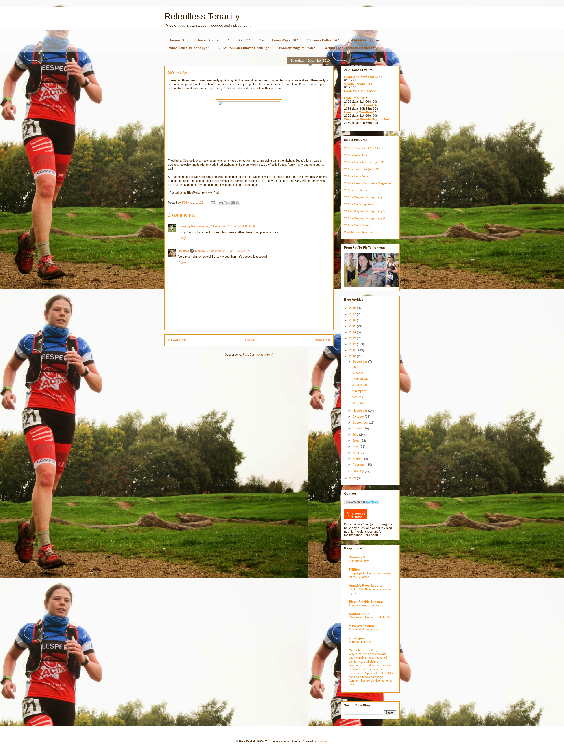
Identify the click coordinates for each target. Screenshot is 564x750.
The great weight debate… (365, 605)
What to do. (360, 384)
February (359, 464)
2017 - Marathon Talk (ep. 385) (366, 162)
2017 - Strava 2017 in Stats (363, 148)
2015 (353, 326)
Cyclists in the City (363, 650)
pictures (357, 397)
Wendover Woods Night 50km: (367, 119)
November (360, 410)
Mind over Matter (361, 626)
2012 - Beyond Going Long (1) (365, 218)
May (356, 446)
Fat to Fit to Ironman (363, 40)
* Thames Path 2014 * (323, 40)
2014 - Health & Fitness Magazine (367, 183)
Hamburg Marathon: (359, 112)
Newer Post (177, 340)
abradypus (357, 638)
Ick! (354, 366)
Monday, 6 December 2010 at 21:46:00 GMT (223, 251)
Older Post (322, 340)
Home (250, 340)
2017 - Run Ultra (355, 155)
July (356, 434)
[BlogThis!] (225, 203)
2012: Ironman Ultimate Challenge (244, 48)
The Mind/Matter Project (364, 629)
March (357, 458)
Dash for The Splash (359, 91)
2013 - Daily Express (358, 204)
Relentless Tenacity (202, 16)
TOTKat (183, 251)
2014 (353, 332)
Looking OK (360, 379)
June (356, 440)
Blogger (322, 741)
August (358, 428)
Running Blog (359, 557)
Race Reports (208, 40)
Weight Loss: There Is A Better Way (351, 48)
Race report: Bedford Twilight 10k (370, 617)
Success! (358, 373)
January (359, 470)
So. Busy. (358, 403)
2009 (353, 478)
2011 (352, 350)
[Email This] (221, 203)
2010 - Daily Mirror (357, 225)
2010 (353, 356)
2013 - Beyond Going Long (363, 197)
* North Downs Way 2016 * (278, 40)
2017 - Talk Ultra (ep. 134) (362, 169)
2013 (353, 338)
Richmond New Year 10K (362, 77)
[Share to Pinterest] (238, 203)
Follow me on (358, 513)
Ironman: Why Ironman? (297, 48)
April (356, 452)
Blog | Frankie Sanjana (366, 601)
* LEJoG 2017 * (239, 40)
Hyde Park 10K (355, 98)
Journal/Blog (179, 40)
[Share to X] (229, 203)
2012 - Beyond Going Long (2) (365, 211)
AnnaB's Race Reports (365, 585)
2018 (353, 308)
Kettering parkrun (360, 641)
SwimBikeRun (359, 613)
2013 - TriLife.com (356, 190)
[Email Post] (213, 202)
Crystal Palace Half (358, 84)
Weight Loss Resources (360, 232)
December (360, 361)
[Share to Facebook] (233, 203)
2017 (353, 314)
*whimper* (359, 391)
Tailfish (354, 569)
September (361, 422)
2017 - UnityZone (356, 176)
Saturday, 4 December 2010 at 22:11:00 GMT (227, 226)
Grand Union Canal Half (362, 105)
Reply (182, 238)
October (359, 416)
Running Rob (187, 226)
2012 (353, 344)
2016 (353, 320)
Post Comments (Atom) (258, 354)
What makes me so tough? (189, 48)
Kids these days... (360, 560)
